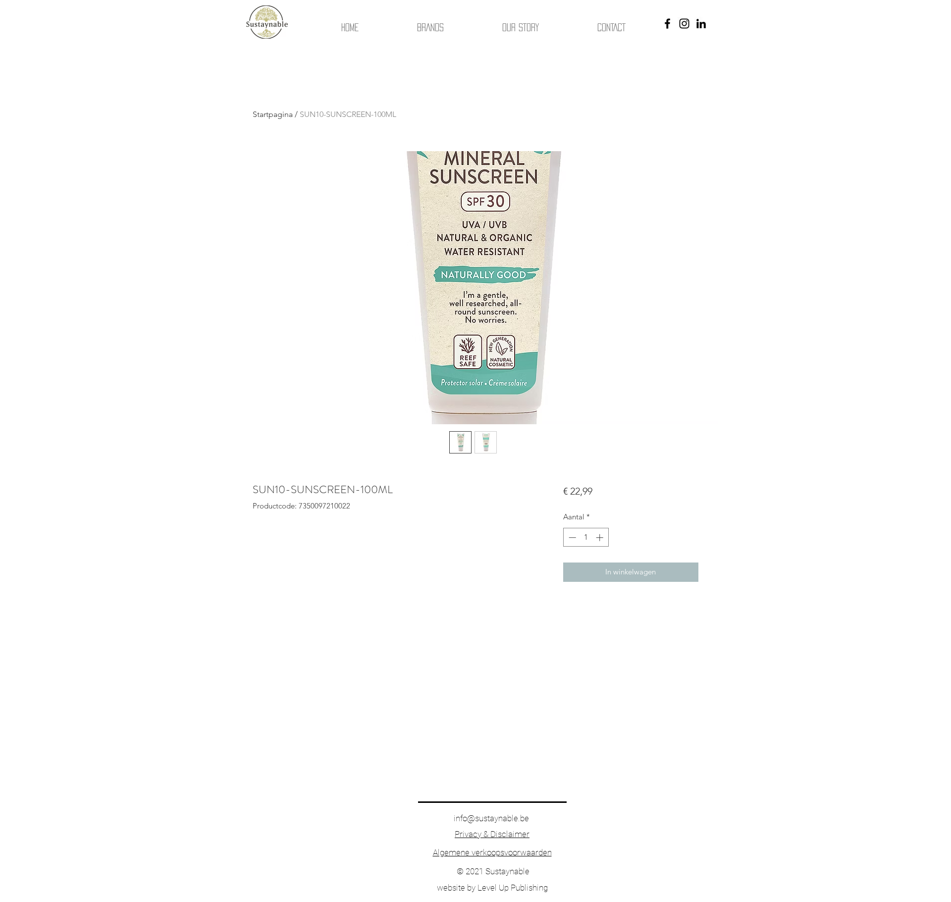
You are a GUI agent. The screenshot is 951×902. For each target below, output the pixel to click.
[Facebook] (667, 23)
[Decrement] (571, 537)
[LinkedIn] (701, 23)
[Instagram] (684, 23)
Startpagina (273, 114)
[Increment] (600, 537)
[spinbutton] (586, 537)
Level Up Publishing (512, 888)
